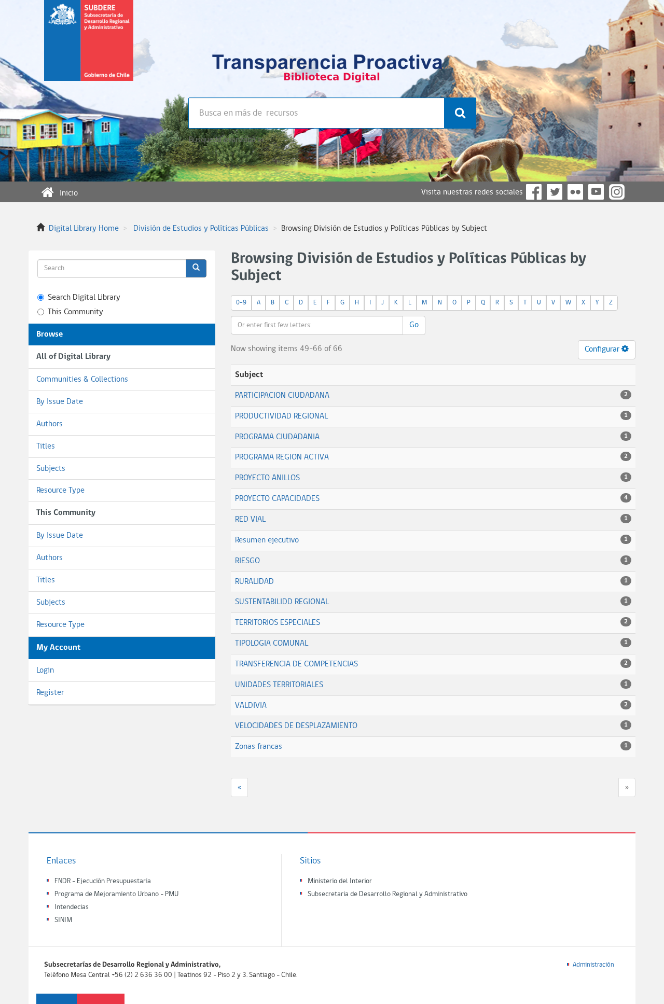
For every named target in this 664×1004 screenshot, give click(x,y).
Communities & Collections (82, 379)
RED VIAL (250, 519)
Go (414, 325)
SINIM (63, 920)
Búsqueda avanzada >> (226, 140)
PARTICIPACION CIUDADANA (282, 396)
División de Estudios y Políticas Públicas (201, 229)
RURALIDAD (254, 582)
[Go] (196, 268)
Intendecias (71, 907)
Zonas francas (258, 747)
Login (45, 670)
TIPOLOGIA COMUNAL (271, 643)
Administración (593, 964)
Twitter (554, 192)
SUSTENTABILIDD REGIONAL (282, 602)
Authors (49, 424)
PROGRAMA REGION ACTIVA (282, 457)
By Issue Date (59, 402)
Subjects (50, 469)
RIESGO (247, 561)
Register (50, 693)
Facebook (534, 192)
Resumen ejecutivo (267, 540)
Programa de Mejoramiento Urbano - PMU (116, 894)
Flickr (575, 192)
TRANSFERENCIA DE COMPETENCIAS (296, 664)
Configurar (603, 349)
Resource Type (60, 490)
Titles (45, 446)
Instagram (617, 192)
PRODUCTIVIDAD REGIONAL (281, 416)
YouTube (596, 192)
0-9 (241, 302)
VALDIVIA (251, 706)
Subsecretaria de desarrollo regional (88, 48)
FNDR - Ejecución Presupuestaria (102, 881)
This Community (75, 312)
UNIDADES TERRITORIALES (279, 685)
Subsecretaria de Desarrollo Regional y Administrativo (387, 894)
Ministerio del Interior (340, 881)
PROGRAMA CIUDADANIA (277, 437)
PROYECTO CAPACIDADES (277, 499)
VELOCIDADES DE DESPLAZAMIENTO (296, 726)
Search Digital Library (84, 298)
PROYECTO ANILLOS (267, 478)
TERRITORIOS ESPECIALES (277, 623)
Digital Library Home (84, 229)
